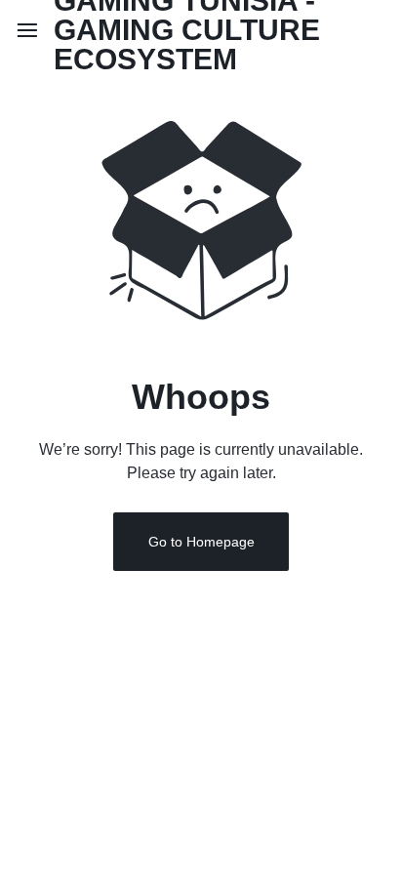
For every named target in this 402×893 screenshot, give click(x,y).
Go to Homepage (201, 541)
